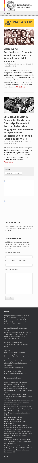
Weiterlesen (20, 87)
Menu (9, 13)
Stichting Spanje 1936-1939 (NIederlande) (17, 431)
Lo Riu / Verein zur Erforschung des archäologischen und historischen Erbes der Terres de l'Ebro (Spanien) (18, 427)
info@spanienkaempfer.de (18, 373)
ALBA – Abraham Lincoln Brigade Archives (18, 390)
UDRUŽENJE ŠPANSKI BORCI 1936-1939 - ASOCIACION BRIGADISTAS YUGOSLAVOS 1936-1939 (18, 442)
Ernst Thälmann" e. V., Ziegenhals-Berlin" (17, 407)
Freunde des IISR (9, 452)
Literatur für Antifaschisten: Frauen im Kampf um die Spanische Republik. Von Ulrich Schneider (18, 55)
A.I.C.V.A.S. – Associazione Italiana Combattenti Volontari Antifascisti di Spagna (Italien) (18, 396)
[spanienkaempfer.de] (19, 5)
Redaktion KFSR (11, 66)
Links (6, 457)
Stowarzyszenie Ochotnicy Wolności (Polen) (18, 433)
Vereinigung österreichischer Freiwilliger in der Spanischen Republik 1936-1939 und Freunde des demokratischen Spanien (18, 448)
